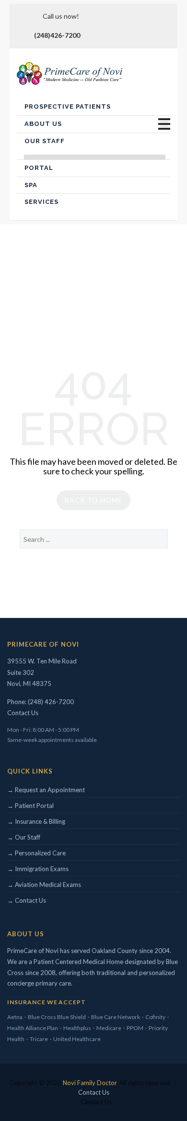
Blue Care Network (115, 1016)
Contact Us (22, 713)
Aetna (15, 1016)
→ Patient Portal (30, 805)
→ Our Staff (23, 837)
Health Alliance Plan (32, 1027)
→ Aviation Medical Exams (44, 884)
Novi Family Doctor (90, 1083)
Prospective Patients (67, 106)
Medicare (108, 1027)
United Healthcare (77, 1039)
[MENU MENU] (164, 124)
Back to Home (93, 500)
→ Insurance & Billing (36, 821)
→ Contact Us (26, 900)
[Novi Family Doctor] (69, 73)
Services (41, 201)
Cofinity (155, 1016)
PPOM (135, 1027)
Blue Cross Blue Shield (57, 1016)
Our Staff (44, 141)
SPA (30, 185)
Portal (38, 167)
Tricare (39, 1039)
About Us (43, 123)
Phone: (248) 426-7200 (40, 702)
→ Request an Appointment (46, 790)
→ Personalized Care (36, 853)
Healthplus (77, 1027)
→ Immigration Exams (38, 869)
